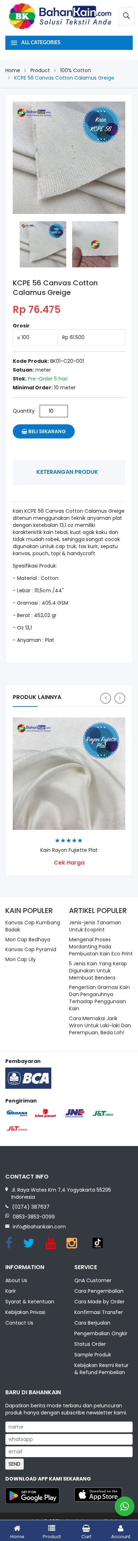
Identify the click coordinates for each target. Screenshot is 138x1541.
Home (12, 70)
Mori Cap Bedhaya (27, 939)
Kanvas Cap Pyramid (30, 949)
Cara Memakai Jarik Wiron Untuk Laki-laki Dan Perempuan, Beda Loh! (100, 1025)
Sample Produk (92, 1354)
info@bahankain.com (39, 1226)
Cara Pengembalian (98, 1291)
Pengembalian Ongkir (100, 1333)
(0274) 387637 (31, 1206)
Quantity (24, 410)
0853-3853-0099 (34, 1216)
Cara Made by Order (99, 1301)
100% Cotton (75, 70)
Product (40, 70)
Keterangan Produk (67, 472)
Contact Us (19, 1322)
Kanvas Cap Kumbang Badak (32, 926)
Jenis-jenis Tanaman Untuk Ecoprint (95, 926)
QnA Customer (92, 1280)
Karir (10, 1291)
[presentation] (105, 698)
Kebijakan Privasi (25, 1312)
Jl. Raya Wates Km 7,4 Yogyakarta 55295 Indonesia (61, 1193)
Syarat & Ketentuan (29, 1301)
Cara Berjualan (92, 1322)
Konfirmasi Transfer (98, 1312)
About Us (16, 1280)
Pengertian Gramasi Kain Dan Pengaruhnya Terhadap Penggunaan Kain (99, 998)
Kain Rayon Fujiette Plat (69, 850)
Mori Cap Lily (20, 959)
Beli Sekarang (46, 431)
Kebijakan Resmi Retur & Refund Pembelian (101, 1369)
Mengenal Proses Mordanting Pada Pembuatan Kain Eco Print (101, 946)
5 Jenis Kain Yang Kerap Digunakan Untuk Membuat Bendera (98, 970)
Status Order (90, 1344)
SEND (14, 1463)
